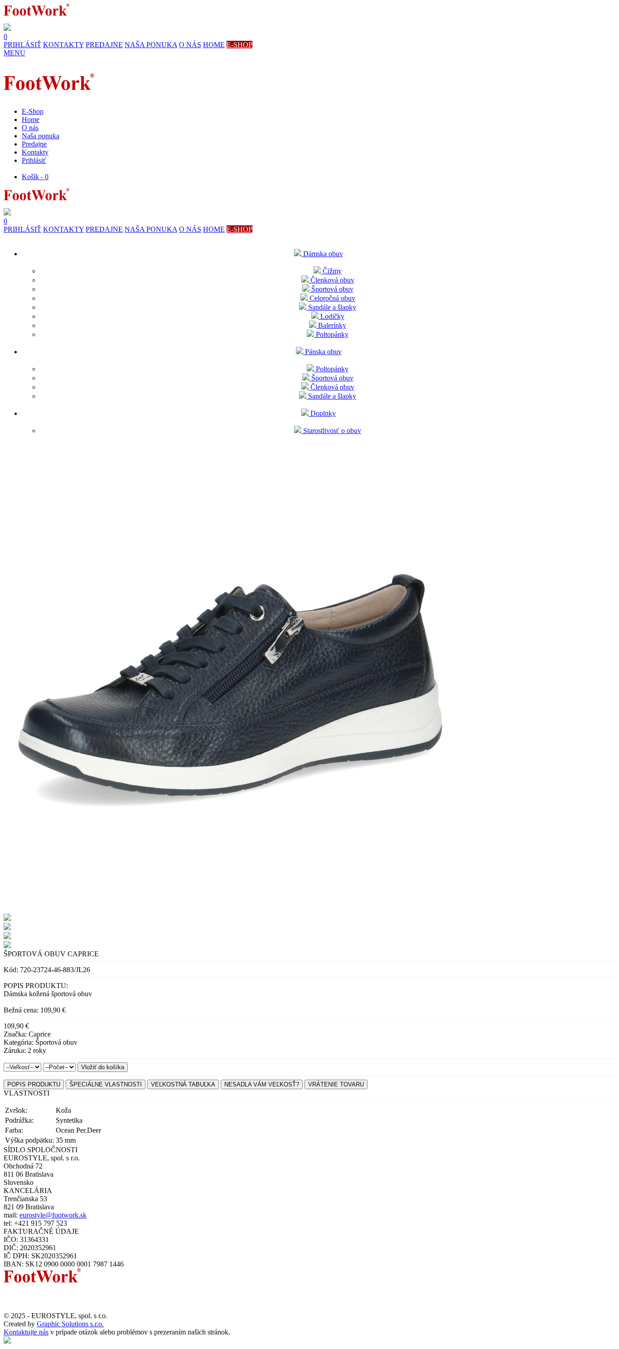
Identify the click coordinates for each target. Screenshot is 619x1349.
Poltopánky (331, 334)
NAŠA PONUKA (151, 45)
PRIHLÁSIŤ (22, 45)
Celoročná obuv (331, 298)
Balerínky (331, 325)
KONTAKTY (63, 45)
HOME (214, 45)
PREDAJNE (104, 45)
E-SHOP (239, 45)
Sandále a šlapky (331, 307)
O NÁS (190, 45)
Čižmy (331, 271)
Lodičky (331, 316)
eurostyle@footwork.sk (53, 1215)
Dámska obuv (322, 254)
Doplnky (322, 413)
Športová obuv (331, 289)
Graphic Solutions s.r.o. (70, 1324)
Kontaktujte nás (26, 1332)
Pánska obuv (322, 352)
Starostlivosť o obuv (331, 430)
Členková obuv (331, 280)
